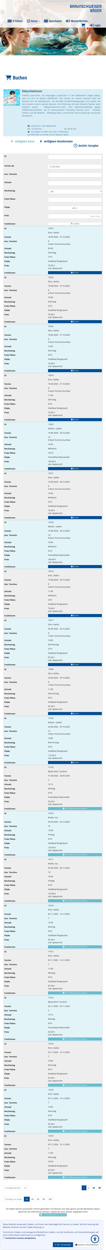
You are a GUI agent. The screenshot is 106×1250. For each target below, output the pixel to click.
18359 (51, 813)
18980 (51, 669)
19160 (51, 767)
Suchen (76, 223)
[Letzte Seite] (100, 1187)
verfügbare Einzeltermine (58, 141)
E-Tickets (17, 21)
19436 (51, 1089)
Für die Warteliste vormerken (75, 808)
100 (50, 1199)
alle (74, 208)
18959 (51, 375)
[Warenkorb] (83, 25)
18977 (51, 620)
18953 (51, 228)
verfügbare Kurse (24, 141)
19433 (51, 1043)
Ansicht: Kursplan (88, 146)
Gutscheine (55, 21)
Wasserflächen (79, 21)
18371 (51, 859)
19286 (51, 522)
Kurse (34, 21)
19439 (51, 1136)
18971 (51, 473)
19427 (51, 951)
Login (97, 25)
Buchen (76, 272)
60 (38, 1199)
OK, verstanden (63, 1244)
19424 (51, 905)
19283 (51, 424)
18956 (51, 277)
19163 (51, 997)
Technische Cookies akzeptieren (20, 1238)
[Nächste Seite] (94, 1187)
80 (44, 1199)
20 (27, 1199)
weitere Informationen (88, 1244)
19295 (51, 718)
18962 (51, 326)
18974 (51, 571)
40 (32, 1199)
